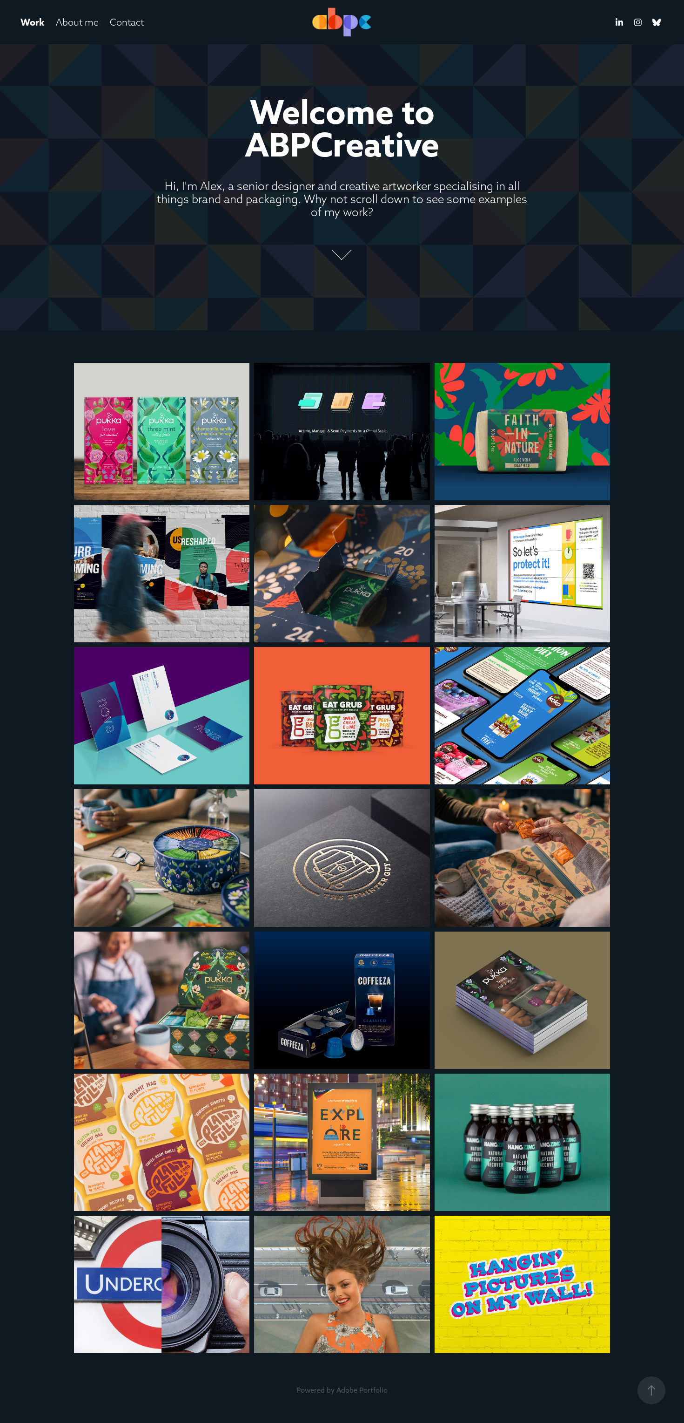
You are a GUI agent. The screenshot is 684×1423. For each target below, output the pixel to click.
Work (32, 22)
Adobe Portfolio (362, 1390)
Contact (127, 22)
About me (77, 22)
